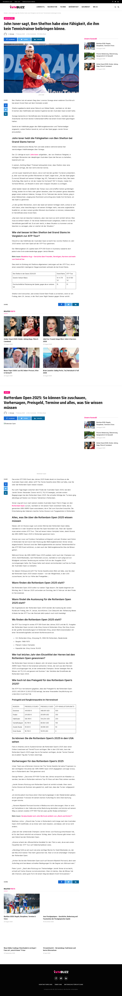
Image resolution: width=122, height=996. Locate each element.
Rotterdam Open (18, 506)
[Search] (118, 7)
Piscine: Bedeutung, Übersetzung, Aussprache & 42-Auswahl (107, 55)
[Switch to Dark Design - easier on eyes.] (115, 7)
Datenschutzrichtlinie (28, 1)
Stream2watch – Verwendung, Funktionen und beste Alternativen (59, 949)
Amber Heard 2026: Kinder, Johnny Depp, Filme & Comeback (21, 340)
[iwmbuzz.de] (17, 7)
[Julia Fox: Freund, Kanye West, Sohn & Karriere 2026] (61, 326)
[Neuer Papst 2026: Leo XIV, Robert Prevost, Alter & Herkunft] (22, 358)
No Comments (32, 34)
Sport (7, 392)
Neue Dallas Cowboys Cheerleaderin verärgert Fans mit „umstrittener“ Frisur (20, 949)
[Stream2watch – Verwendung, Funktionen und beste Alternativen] (61, 935)
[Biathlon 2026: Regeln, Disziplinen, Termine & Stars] (89, 46)
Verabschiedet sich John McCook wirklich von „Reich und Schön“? (46, 816)
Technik (63, 7)
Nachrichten (52, 7)
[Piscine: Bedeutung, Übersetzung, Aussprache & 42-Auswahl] (89, 56)
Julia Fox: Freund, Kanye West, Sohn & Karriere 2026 (59, 340)
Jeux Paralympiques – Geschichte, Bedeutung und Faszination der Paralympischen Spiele (60, 917)
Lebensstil (41, 7)
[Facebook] (6, 105)
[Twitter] (6, 110)
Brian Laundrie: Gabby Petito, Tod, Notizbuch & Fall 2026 (61, 371)
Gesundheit (86, 7)
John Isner (34, 155)
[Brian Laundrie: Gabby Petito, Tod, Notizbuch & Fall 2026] (61, 358)
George (12, 34)
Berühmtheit (74, 7)
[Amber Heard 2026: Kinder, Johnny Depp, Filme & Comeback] (22, 326)
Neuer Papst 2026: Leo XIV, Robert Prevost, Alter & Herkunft (21, 371)
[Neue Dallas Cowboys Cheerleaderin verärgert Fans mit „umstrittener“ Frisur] (22, 935)
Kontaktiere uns (7, 1)
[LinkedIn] (6, 114)
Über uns (17, 1)
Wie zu (95, 7)
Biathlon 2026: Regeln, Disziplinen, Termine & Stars (105, 44)
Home (5, 13)
